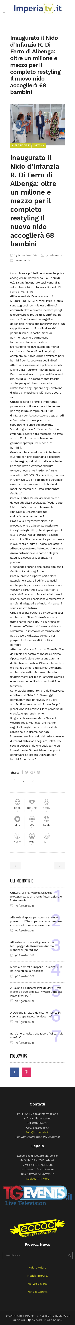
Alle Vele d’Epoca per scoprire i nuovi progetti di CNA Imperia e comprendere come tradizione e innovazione (36, 921)
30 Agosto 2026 (24, 906)
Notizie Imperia (37, 1275)
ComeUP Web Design (48, 1320)
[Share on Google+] (32, 772)
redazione (55, 255)
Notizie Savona (37, 1283)
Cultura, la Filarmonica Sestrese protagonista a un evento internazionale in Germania (36, 896)
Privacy (44, 1178)
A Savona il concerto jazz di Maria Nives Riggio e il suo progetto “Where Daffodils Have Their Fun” (36, 991)
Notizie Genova (37, 1291)
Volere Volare (37, 1267)
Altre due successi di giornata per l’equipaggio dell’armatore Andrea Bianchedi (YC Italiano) (32, 946)
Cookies (31, 1178)
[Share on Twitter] (27, 772)
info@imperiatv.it (37, 1132)
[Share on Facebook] (22, 772)
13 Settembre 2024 (26, 255)
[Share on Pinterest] (38, 772)
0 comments (23, 261)
